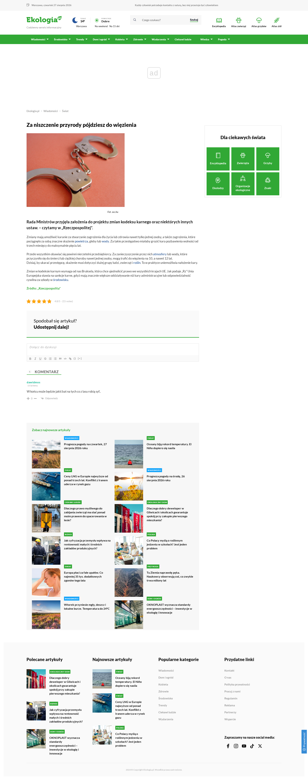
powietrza (81, 241)
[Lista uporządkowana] (50, 359)
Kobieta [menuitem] (120, 39)
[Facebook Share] (168, 323)
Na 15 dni (114, 26)
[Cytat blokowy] (60, 359)
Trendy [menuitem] (80, 39)
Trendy (162, 705)
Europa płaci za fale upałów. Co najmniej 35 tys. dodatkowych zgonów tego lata (83, 576)
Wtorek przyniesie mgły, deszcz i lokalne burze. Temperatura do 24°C (87, 606)
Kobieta (163, 684)
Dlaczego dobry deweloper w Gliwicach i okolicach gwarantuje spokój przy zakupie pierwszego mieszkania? (167, 514)
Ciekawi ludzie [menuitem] (183, 39)
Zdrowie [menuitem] (138, 39)
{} (75, 358)
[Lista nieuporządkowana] (55, 359)
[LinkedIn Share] (187, 323)
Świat (65, 111)
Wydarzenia (165, 719)
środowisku (60, 280)
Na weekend (101, 26)
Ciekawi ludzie (167, 712)
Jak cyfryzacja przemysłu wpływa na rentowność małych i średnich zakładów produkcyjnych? (87, 544)
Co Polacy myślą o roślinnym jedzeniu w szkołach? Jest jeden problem (167, 544)
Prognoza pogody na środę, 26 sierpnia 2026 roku (166, 478)
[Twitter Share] (178, 323)
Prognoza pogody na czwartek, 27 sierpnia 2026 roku (85, 446)
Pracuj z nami (232, 691)
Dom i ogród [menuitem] (100, 39)
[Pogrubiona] (30, 359)
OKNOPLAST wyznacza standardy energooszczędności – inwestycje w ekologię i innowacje (169, 608)
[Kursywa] (35, 359)
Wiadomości (50, 111)
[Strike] (45, 359)
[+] (80, 358)
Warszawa (81, 26)
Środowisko (165, 698)
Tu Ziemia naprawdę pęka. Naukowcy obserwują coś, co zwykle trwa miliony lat (170, 576)
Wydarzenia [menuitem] (159, 39)
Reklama (229, 705)
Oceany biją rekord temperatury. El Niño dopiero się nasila (169, 446)
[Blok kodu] (65, 359)
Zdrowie (163, 691)
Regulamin (230, 698)
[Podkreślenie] (40, 359)
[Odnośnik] (70, 359)
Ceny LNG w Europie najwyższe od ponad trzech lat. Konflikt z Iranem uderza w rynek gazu (86, 480)
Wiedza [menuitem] (204, 39)
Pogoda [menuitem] (222, 39)
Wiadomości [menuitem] (38, 39)
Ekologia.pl (33, 111)
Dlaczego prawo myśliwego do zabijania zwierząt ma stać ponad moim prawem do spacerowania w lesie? (85, 514)
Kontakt (229, 670)
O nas (227, 677)
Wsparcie (230, 719)
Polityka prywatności (237, 684)
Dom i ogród (165, 677)
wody (105, 241)
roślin (136, 263)
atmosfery (160, 254)
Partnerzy (230, 712)
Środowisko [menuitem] (60, 39)
